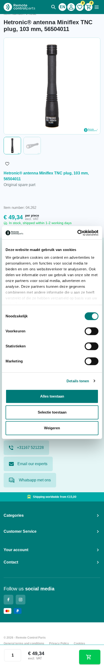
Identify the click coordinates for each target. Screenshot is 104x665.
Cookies (79, 643)
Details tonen (78, 381)
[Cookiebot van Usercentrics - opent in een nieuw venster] (77, 233)
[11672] (89, 657)
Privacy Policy (59, 643)
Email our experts (32, 464)
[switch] (91, 331)
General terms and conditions (24, 643)
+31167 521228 (30, 448)
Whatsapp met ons (34, 480)
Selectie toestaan (52, 412)
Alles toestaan (52, 396)
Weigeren (52, 428)
